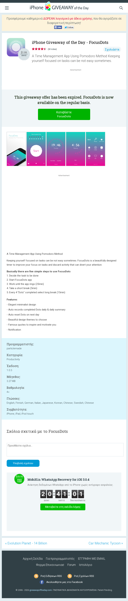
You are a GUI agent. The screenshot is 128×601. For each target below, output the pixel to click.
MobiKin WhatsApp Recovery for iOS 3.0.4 (58, 479)
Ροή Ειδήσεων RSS (51, 576)
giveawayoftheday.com (41, 590)
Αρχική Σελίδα (32, 558)
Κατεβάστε (64, 114)
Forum (71, 565)
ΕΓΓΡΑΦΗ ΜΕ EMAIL (91, 558)
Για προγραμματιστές (60, 558)
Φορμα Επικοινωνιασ (50, 565)
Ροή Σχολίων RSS (84, 576)
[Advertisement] (77, 79)
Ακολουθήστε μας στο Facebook (64, 582)
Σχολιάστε (112, 49)
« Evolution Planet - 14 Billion (26, 543)
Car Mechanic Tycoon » (106, 543)
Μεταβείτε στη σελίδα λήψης (63, 506)
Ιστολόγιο (85, 565)
